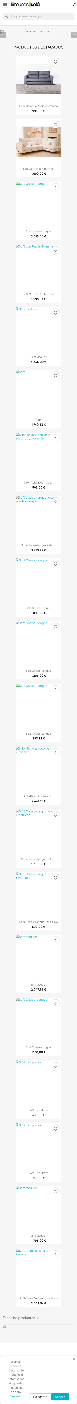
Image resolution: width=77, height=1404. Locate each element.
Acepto (60, 1397)
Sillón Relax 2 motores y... (38, 796)
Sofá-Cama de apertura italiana (38, 106)
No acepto (40, 1397)
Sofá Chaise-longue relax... (38, 545)
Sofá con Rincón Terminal (38, 168)
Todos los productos (21, 1318)
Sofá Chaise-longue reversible (38, 922)
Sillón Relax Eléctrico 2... (38, 482)
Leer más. (16, 1396)
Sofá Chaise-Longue (38, 231)
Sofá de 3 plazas (39, 1110)
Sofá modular (38, 357)
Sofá (38, 420)
